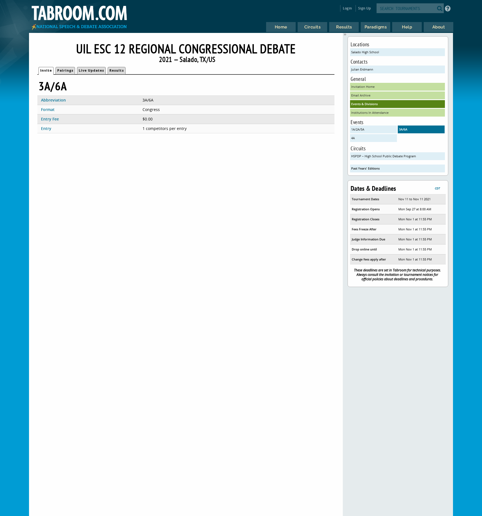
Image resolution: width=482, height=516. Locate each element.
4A (353, 138)
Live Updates (91, 70)
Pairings (65, 70)
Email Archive (360, 95)
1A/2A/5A (357, 129)
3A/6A (403, 129)
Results (116, 70)
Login (347, 8)
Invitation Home (363, 87)
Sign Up (364, 8)
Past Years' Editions (365, 168)
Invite (46, 70)
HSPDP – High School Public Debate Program (383, 156)
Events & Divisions (364, 104)
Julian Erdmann (362, 69)
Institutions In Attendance (370, 112)
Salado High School (365, 52)
